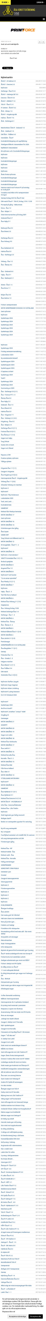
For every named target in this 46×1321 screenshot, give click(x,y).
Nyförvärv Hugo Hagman (9, 685)
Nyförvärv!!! (4, 782)
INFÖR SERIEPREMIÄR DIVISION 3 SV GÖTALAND (17, 308)
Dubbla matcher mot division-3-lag (12, 1105)
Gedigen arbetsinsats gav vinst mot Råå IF (15, 960)
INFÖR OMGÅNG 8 (7, 571)
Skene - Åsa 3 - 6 (6, 285)
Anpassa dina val (8, 1312)
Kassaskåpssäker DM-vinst (10, 1139)
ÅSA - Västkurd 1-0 (7, 131)
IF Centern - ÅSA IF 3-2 (8, 108)
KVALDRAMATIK (6, 905)
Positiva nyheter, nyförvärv (9, 458)
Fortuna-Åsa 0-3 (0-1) (8, 431)
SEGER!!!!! (4, 725)
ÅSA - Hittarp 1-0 (6, 111)
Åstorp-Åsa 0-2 (6, 398)
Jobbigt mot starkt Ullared (10, 1019)
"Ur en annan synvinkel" (9, 578)
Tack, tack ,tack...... (7, 501)
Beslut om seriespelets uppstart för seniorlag (16, 822)
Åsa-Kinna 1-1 (5, 288)
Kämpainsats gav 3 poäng (10, 982)
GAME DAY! (5, 535)
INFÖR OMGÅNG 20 (7, 728)
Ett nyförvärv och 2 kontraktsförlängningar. (15, 151)
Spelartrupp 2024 (7, 318)
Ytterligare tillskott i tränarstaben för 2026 (15, 144)
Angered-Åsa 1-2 (7, 568)
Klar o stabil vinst (7, 1149)
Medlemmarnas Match (8, 1189)
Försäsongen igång (7, 842)
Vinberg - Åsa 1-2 (7, 261)
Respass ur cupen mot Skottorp (12, 1009)
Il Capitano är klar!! (7, 371)
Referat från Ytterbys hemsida (11, 511)
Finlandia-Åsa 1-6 (7, 655)
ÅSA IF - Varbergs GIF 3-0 (9, 94)
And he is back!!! (6, 708)
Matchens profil (6, 1209)
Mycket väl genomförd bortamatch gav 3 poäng (17, 950)
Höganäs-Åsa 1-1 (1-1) (8, 468)
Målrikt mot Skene (7, 1049)
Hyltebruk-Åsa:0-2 (7, 1249)
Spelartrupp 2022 (7, 705)
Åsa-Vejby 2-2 (5, 401)
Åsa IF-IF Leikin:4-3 (7, 1219)
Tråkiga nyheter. (6, 461)
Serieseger (4, 718)
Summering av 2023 (7, 388)
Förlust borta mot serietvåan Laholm (13, 957)
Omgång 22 (5, 715)
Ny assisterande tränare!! (9, 358)
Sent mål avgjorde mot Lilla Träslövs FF (14, 1052)
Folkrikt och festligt (7, 925)
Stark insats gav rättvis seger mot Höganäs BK (16, 985)
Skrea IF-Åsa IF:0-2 (7, 1235)
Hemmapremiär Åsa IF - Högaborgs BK (14, 478)
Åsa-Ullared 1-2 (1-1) (8, 665)
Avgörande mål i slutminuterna (11, 1145)
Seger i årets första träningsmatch (12, 1055)
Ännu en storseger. (7, 1015)
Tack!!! (3, 378)
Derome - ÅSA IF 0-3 (8, 98)
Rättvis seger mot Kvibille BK (10, 1112)
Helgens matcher (7, 662)
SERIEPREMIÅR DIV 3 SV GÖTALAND (13, 645)
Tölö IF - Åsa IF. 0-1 (7, 104)
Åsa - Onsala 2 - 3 (7, 658)
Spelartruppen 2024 (7, 361)
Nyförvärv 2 (5, 898)
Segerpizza (5, 605)
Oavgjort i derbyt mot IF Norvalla (12, 1022)
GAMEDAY (4, 508)
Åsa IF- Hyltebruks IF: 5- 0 (9, 1205)
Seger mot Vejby (6, 438)
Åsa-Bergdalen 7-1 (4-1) (9, 648)
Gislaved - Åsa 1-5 (7, 405)
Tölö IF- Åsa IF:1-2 (7, 1212)
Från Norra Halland (7, 768)
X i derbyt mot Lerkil (7, 1039)
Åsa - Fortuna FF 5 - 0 (8, 395)
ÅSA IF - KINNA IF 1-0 (8, 101)
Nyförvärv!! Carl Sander (8, 575)
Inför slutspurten (6, 947)
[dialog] (23, 1307)
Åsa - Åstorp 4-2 (6, 265)
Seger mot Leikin (6, 735)
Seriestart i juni (6, 872)
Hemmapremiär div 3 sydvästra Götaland (15, 1002)
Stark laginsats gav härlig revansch (13, 815)
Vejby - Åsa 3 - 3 (6, 591)
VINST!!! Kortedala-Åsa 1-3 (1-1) (11, 558)
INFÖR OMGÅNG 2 (7, 635)
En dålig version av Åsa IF (9, 967)
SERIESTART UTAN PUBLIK (10, 868)
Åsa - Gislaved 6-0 (7, 271)
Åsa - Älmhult (5, 979)
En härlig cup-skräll (7, 1119)
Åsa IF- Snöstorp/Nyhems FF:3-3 (12, 1172)
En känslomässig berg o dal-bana (12, 1135)
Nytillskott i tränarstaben (9, 148)
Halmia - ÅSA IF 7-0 (7, 118)
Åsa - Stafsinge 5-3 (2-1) (9, 391)
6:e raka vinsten (6, 1085)
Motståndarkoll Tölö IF (8, 1262)
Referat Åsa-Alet (6, 765)
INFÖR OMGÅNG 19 (7, 732)
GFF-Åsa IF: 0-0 (6, 1169)
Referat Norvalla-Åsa (8, 755)
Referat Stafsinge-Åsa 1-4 (10, 611)
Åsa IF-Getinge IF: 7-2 (8, 1199)
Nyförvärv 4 (5, 892)
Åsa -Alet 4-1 (5, 772)
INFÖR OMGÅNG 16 (7, 521)
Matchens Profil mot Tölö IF (10, 1259)
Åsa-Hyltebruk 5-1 (7, 795)
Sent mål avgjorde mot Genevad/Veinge (14, 1102)
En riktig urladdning (7, 1129)
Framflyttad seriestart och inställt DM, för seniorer (18, 835)
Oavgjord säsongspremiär (10, 878)
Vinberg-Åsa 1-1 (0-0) (8, 481)
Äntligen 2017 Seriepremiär (10, 1269)
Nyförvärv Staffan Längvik (10, 682)
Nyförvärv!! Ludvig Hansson (10, 692)
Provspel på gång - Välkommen (11, 205)
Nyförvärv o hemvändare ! (9, 555)
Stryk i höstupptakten (8, 943)
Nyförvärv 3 (5, 488)
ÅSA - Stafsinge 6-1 (7, 121)
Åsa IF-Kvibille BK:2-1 (8, 1179)
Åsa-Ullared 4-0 (6, 408)
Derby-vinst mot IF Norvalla (10, 1092)
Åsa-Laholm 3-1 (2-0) (8, 638)
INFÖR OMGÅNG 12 (7, 541)
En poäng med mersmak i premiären (13, 1005)
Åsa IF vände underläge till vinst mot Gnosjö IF (16, 953)
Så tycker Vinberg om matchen (11, 485)
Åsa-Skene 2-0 (6, 231)
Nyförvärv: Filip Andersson (10, 495)
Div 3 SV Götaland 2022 (9, 695)
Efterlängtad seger (7, 989)
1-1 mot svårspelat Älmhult (10, 970)
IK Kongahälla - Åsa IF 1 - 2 (10, 545)
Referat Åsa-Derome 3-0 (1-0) (11, 798)
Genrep (3, 652)
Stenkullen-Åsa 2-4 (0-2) (9, 675)
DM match (4, 672)
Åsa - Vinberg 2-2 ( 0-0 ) (9, 418)
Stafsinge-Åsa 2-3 (7, 238)
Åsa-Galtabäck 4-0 (7, 248)
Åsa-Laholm (5, 912)
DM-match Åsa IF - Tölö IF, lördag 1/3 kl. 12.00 (16, 201)
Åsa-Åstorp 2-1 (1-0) (8, 435)
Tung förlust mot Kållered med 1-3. (12, 538)
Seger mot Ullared (7, 448)
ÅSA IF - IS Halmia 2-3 (8, 81)
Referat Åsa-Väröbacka (9, 742)
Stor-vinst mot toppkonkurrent (11, 1125)
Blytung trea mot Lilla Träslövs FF (12, 1095)
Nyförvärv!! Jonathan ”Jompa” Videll (13, 712)
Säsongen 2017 (6, 1162)
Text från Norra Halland (8, 595)
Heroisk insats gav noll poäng (11, 1122)
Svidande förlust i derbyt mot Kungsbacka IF (16, 1109)
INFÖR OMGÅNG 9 (7, 565)
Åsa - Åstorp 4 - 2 (7, 625)
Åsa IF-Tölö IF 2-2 (7, 1255)
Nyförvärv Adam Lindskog (10, 688)
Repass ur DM (5, 455)
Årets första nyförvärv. (8, 174)
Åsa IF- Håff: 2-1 (6, 1182)
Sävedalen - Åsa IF (7, 138)
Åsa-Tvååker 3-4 (6, 668)
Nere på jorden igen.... (8, 922)
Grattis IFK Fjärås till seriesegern (12, 1082)
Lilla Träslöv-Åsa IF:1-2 (8, 1185)
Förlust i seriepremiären (9, 305)
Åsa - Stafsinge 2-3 (7, 255)
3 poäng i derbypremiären (9, 1155)
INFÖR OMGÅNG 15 (7, 762)
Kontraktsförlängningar (9, 161)
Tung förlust (5, 441)
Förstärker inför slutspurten (10, 928)
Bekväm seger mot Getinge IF (11, 1115)
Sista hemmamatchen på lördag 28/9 (13, 215)
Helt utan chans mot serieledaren (12, 918)
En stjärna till (5, 1252)
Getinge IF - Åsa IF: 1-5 (8, 1242)
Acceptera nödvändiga (17, 1316)
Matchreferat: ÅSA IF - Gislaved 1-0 (13, 128)
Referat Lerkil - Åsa (7, 855)
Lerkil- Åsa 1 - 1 (6, 1292)
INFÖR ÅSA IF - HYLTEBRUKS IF (11, 802)
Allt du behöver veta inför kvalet (11, 1072)
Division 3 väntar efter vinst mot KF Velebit (15, 1059)
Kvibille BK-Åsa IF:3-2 (8, 1222)
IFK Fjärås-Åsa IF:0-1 (8, 1195)
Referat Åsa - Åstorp (8, 622)
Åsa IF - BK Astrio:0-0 (8, 1245)
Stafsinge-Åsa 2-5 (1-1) (9, 428)
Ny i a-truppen (5, 832)
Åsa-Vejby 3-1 (5, 221)
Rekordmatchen (6, 940)
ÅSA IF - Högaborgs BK (9, 114)
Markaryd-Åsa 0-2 (7, 228)
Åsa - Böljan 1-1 (6, 211)
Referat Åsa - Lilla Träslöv (9, 808)
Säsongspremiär (6, 882)
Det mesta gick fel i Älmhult (10, 915)
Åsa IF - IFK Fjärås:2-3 (8, 1239)
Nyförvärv (4, 88)
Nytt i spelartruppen (7, 1025)
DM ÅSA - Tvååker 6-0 (8, 134)
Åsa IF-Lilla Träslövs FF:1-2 (10, 1229)
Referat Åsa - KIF (6, 848)
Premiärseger (5, 642)
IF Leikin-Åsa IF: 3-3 (7, 1175)
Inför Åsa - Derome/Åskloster (11, 805)
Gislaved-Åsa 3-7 (7, 218)
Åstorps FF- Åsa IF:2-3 (8, 1165)
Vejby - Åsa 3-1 (6, 275)
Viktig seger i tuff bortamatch (11, 1099)
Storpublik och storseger (9, 937)
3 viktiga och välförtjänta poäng (11, 1132)
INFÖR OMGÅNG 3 (7, 628)
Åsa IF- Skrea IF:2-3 (7, 1192)
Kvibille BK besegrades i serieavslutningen (15, 1069)
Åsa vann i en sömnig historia (11, 1075)
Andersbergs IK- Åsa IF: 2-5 (10, 1215)
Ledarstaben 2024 (7, 355)
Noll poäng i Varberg (8, 1142)
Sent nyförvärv (6, 311)
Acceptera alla (35, 1316)
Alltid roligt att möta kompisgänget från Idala (16, 1285)
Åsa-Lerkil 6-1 (5, 748)
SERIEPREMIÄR (6, 865)
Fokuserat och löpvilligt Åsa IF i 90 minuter (15, 1032)
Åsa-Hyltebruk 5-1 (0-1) (9, 792)
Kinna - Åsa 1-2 (6, 208)
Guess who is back (7, 445)
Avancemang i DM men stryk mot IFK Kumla (15, 1012)
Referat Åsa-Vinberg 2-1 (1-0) (11, 601)
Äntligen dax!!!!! (6, 818)
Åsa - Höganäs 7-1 (7, 415)
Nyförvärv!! (4, 491)
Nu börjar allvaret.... (7, 1159)
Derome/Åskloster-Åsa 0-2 (10, 1279)
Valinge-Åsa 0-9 (6, 1282)
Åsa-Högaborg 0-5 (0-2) (9, 475)
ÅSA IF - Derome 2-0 (8, 84)
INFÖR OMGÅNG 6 (7, 598)
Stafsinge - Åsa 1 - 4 (8, 615)
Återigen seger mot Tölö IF (10, 1089)
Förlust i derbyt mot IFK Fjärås (11, 963)
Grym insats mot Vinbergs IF (10, 1079)
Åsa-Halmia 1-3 (6, 298)
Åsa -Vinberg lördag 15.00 (10, 608)
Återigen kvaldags (7, 908)
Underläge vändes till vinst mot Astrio (13, 1062)
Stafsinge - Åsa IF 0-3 (8, 91)
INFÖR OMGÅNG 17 (7, 515)
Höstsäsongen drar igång (9, 528)
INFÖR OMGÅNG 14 (7, 525)
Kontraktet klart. (6, 505)
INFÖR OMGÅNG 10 (7, 551)
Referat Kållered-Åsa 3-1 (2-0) (11, 632)
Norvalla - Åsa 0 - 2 (7, 758)
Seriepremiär (5, 1265)
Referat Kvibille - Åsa (8, 852)
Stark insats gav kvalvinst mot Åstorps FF (15, 1065)
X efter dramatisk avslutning (10, 995)
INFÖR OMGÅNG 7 (7, 585)
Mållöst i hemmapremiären (10, 999)
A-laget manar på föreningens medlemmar (15, 1232)
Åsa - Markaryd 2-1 (7, 278)
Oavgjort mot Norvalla (8, 1029)
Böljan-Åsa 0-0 (6, 295)
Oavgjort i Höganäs (7, 471)
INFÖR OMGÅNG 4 (7, 618)
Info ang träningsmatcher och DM (12, 838)
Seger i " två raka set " (8, 1035)
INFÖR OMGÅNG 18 (7, 738)
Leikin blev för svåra (8, 1152)
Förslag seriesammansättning (11, 351)
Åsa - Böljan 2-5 (6, 425)
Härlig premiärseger (7, 862)
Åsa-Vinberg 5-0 (6, 241)
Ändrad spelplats (7, 561)
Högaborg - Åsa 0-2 (7, 421)
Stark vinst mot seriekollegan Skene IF (14, 1045)
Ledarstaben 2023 (7, 498)
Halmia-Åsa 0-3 (6, 251)
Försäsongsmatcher (8, 888)
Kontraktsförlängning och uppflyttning (14, 141)
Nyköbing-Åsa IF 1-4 (8, 1275)
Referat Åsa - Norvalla (8, 858)
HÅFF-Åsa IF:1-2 (6, 1225)
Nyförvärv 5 (5, 885)
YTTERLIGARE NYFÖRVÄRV (10, 778)
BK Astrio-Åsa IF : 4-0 (8, 1202)
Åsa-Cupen (4, 531)
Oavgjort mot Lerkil (7, 1042)
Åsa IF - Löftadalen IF (8, 1289)
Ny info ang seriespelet (9, 828)
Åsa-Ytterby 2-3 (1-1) (8, 581)
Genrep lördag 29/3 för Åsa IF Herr (12, 198)
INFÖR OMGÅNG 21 (7, 722)
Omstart (3, 875)
